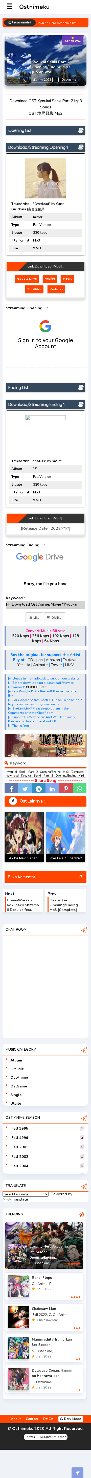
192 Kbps (60, 635)
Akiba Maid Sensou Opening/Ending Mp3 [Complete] (24, 862)
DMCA (48, 1419)
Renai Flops (42, 1277)
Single (16, 1094)
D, (33, 1382)
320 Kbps (20, 635)
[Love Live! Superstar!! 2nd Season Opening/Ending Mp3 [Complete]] (65, 837)
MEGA (67, 279)
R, (50, 1283)
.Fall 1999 (19, 1137)
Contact (32, 1419)
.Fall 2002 (19, 1156)
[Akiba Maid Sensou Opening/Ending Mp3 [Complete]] (24, 837)
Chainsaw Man (44, 1308)
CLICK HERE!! (36, 687)
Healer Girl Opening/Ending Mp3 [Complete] (64, 905)
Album (16, 1060)
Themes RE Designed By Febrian (45, 1437)
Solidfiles (34, 289)
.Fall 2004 (19, 1165)
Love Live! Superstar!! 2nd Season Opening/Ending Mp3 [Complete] (65, 862)
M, (33, 1351)
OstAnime (19, 1077)
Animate (40, 664)
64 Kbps (51, 640)
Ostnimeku (34, 7)
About (16, 1419)
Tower (56, 664)
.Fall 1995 (19, 1128)
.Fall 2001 (19, 1146)
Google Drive (27, 279)
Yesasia (23, 664)
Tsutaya (69, 659)
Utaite (15, 1103)
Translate (20, 1199)
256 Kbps (40, 635)
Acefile (50, 279)
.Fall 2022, (40, 1314)
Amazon (53, 659)
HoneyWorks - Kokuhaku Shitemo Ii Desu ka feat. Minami (23, 907)
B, (30, 1263)
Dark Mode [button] (72, 1419)
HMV (69, 664)
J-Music (17, 1068)
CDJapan (35, 659)
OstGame (18, 1086)
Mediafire (56, 289)
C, (50, 1314)
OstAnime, (41, 1263)
